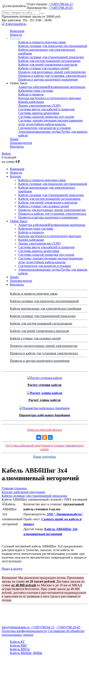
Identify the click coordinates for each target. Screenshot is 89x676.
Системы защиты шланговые (38, 113)
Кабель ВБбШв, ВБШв (26, 653)
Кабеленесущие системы (35, 90)
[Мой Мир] (50, 437)
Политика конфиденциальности (24, 631)
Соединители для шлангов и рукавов (44, 128)
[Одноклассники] (44, 437)
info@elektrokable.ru (15, 627)
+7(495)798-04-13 (60, 4)
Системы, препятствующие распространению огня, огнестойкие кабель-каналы (50, 122)
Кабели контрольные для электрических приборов (45, 308)
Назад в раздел (12, 568)
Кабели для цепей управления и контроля (47, 64)
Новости (16, 34)
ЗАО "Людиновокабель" (65, 514)
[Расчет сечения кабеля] (44, 377)
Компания (17, 31)
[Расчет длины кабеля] (44, 392)
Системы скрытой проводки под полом (46, 116)
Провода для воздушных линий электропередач (52, 72)
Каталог (15, 176)
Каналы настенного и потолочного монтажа (49, 98)
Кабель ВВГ (18, 645)
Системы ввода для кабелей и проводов (46, 109)
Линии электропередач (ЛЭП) (39, 105)
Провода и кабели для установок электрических (52, 75)
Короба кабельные (31, 102)
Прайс (14, 139)
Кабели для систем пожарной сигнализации (49, 61)
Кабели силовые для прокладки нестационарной (52, 46)
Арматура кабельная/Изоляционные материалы (51, 87)
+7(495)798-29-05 (60, 8)
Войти (6, 153)
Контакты (17, 146)
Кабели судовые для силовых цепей (43, 68)
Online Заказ (18, 221)
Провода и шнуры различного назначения (48, 79)
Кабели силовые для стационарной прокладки (51, 57)
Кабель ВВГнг (20, 649)
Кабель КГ (17, 641)
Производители (21, 143)
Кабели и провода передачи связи (42, 42)
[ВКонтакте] (38, 437)
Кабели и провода (31, 94)
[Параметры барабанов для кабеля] (44, 407)
